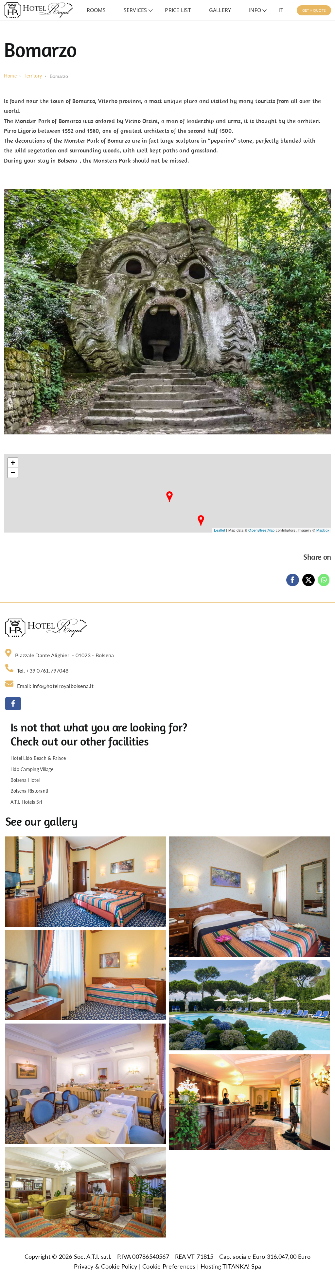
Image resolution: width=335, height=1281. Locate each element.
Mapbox (322, 530)
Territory (33, 76)
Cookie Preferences (168, 1266)
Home (10, 76)
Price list (178, 10)
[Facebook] (292, 580)
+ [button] (13, 463)
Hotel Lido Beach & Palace (38, 758)
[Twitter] (308, 580)
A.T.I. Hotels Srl (26, 802)
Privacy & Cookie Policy (105, 1266)
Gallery (220, 10)
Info (255, 10)
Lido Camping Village (31, 769)
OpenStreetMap (261, 530)
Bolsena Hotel (25, 780)
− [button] (13, 472)
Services (135, 10)
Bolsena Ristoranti (29, 791)
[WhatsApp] (323, 580)
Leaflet (219, 530)
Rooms (96, 10)
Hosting (211, 1266)
